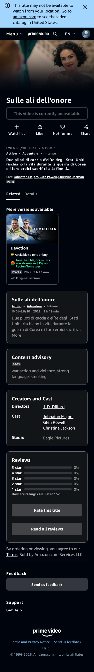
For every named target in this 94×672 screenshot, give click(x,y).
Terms (11, 554)
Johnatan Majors (26, 177)
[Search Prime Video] (55, 33)
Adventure (30, 153)
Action (11, 153)
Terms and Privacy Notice (30, 642)
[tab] (13, 194)
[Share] (85, 126)
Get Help (14, 610)
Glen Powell (48, 177)
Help (46, 648)
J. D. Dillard (53, 406)
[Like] (39, 126)
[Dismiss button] (85, 7)
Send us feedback (67, 642)
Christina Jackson (71, 177)
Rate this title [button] (47, 510)
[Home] (38, 34)
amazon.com (24, 16)
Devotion (33, 229)
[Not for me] (62, 126)
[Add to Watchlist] (16, 126)
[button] (36, 494)
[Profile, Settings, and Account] (86, 33)
